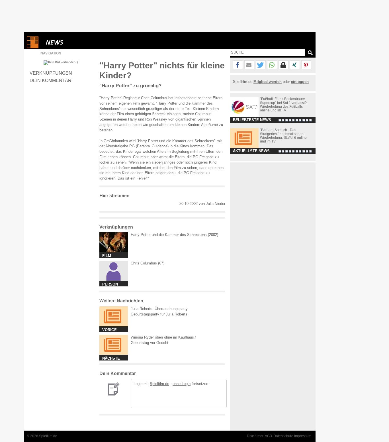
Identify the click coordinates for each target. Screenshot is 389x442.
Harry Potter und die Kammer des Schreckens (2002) (174, 235)
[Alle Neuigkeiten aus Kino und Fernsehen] (75, 42)
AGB (268, 436)
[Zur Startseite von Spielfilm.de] (32, 47)
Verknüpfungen (51, 73)
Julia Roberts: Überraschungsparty (159, 309)
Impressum (302, 436)
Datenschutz (283, 436)
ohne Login (182, 384)
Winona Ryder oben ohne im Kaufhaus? (163, 337)
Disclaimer (255, 436)
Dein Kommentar (50, 80)
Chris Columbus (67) (147, 263)
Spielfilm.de (159, 384)
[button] (238, 65)
